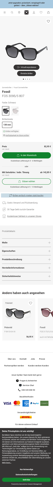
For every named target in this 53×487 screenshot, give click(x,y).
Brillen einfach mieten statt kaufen (28, 195)
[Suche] (12, 12)
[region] (26, 320)
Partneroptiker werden (14, 366)
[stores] (19, 12)
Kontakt (23, 359)
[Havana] (15, 111)
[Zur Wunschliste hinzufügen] (48, 21)
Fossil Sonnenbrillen (21, 87)
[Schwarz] (5, 111)
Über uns (12, 359)
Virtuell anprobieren (28, 67)
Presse (42, 359)
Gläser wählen (28, 181)
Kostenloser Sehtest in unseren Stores (24, 216)
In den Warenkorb (29, 155)
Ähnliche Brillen (26, 73)
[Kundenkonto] (33, 12)
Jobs (33, 359)
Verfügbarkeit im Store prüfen (17, 135)
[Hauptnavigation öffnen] (4, 12)
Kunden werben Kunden (38, 366)
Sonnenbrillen (7, 87)
